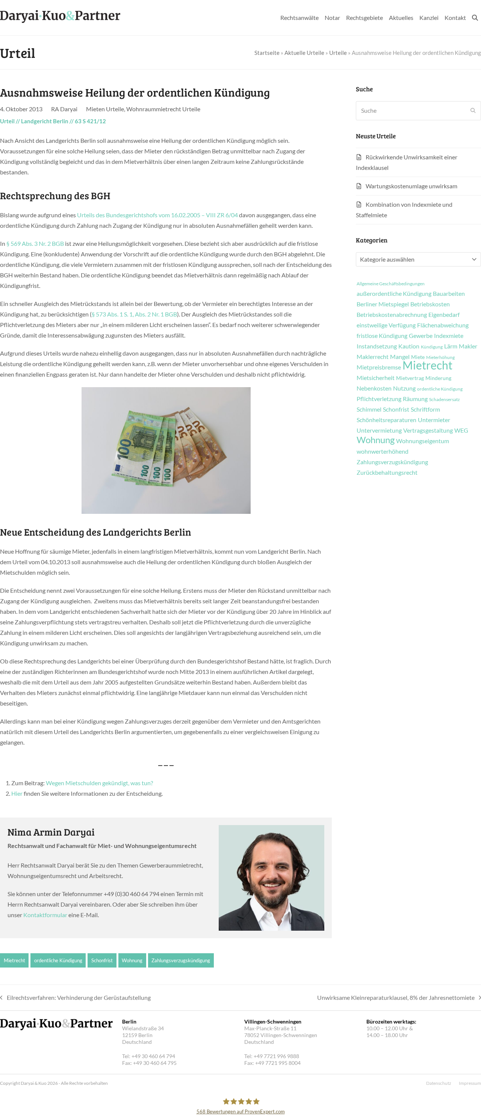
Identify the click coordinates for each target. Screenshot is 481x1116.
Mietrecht (14, 960)
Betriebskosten (430, 304)
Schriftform (425, 409)
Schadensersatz (444, 399)
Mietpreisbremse (379, 367)
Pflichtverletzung (379, 399)
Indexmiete (448, 335)
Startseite (267, 52)
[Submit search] (473, 110)
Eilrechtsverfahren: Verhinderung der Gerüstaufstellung (75, 998)
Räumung (415, 399)
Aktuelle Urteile (304, 52)
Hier (17, 793)
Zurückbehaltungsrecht (387, 472)
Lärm (450, 346)
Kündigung (432, 347)
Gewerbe (421, 335)
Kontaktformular (45, 914)
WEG (461, 430)
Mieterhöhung (440, 357)
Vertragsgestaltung (428, 430)
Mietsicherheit (376, 378)
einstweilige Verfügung (386, 325)
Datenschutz (438, 1083)
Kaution (408, 346)
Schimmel (369, 409)
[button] (475, 17)
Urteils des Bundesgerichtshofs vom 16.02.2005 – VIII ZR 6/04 (157, 214)
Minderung (438, 378)
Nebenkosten (374, 388)
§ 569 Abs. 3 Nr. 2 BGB (35, 243)
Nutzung (404, 388)
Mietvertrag (410, 378)
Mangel (400, 356)
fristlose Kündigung (382, 335)
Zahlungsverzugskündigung (180, 960)
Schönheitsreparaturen (386, 420)
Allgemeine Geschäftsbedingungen (391, 284)
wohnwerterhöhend (382, 451)
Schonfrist (102, 960)
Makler (468, 346)
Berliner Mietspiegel (383, 304)
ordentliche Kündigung (58, 960)
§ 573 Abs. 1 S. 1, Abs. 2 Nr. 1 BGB (134, 314)
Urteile (338, 52)
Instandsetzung (377, 346)
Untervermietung (379, 430)
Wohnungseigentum (422, 441)
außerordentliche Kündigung (394, 293)
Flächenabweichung (443, 325)
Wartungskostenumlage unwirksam (411, 185)
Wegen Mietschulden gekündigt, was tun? (99, 782)
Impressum (470, 1083)
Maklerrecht (373, 356)
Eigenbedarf (444, 314)
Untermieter (434, 420)
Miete (418, 357)
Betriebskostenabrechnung (392, 314)
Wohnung (132, 960)
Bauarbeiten (449, 293)
